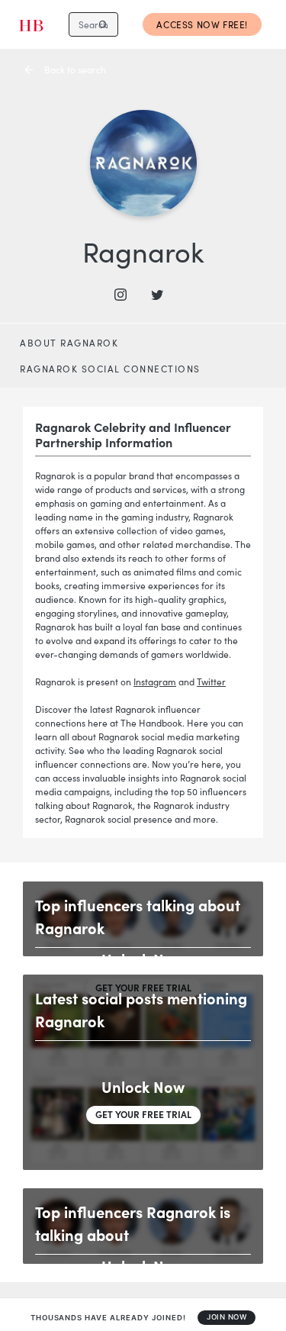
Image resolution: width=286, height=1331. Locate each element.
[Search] (103, 24)
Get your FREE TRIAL (143, 1114)
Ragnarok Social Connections (110, 369)
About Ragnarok (69, 343)
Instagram (154, 681)
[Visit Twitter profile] (161, 294)
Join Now (226, 1317)
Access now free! (202, 24)
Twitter (211, 681)
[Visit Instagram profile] (125, 294)
